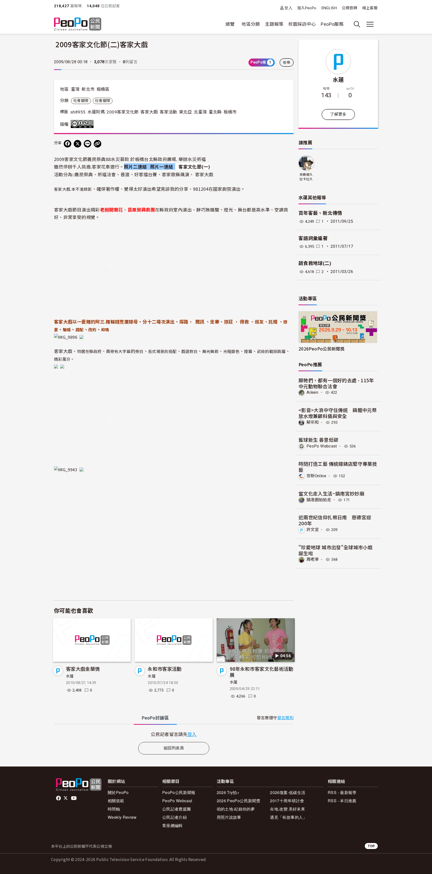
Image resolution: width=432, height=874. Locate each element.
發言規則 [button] (285, 718)
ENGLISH (329, 8)
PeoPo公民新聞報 (179, 792)
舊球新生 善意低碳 (318, 439)
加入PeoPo (306, 8)
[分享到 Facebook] (67, 144)
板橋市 (230, 112)
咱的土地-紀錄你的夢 (236, 809)
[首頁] (77, 24)
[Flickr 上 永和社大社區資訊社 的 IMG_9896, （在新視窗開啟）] (69, 336)
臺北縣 (215, 112)
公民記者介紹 (174, 817)
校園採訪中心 (302, 24)
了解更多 (338, 114)
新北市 (88, 89)
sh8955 (78, 112)
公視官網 (349, 8)
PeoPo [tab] (155, 717)
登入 (288, 8)
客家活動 (168, 112)
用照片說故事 (229, 817)
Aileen (312, 392)
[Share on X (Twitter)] (77, 144)
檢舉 (286, 62)
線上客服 (370, 8)
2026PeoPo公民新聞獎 (321, 349)
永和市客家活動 (165, 668)
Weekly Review (122, 817)
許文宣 (312, 529)
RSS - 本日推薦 (342, 801)
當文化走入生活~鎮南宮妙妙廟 (331, 493)
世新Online (316, 476)
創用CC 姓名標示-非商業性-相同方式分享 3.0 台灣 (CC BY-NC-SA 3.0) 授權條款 (83, 124)
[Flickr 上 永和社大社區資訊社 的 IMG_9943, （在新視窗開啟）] (69, 469)
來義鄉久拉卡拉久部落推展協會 (306, 177)
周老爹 (312, 559)
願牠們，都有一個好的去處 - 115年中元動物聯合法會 (336, 383)
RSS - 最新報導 (342, 792)
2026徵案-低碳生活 (287, 792)
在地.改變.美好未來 (287, 809)
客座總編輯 (172, 825)
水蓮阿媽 (96, 112)
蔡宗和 (312, 422)
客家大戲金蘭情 (83, 668)
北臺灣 (200, 112)
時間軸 (114, 809)
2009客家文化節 (122, 112)
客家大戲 (149, 112)
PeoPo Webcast (321, 446)
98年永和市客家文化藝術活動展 (262, 671)
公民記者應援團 (176, 809)
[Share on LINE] (87, 144)
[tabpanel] (174, 734)
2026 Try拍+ (228, 792)
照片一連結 (162, 166)
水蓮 (70, 676)
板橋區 (103, 89)
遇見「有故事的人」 (288, 817)
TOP (371, 846)
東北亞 (185, 112)
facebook (59, 798)
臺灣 (75, 89)
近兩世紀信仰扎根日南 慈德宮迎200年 (334, 520)
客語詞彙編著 (313, 238)
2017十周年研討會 (287, 801)
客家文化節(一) (194, 166)
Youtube (74, 798)
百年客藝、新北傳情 (320, 213)
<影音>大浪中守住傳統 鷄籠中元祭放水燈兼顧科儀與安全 (337, 412)
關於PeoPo (118, 792)
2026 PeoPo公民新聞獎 (238, 801)
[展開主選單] (370, 24)
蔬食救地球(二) (314, 263)
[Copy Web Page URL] (97, 144)
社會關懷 (80, 100)
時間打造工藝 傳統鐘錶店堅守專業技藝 (337, 466)
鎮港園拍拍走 (318, 500)
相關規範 (116, 801)
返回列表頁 (174, 748)
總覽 (230, 24)
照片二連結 (135, 166)
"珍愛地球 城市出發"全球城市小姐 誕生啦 (335, 550)
